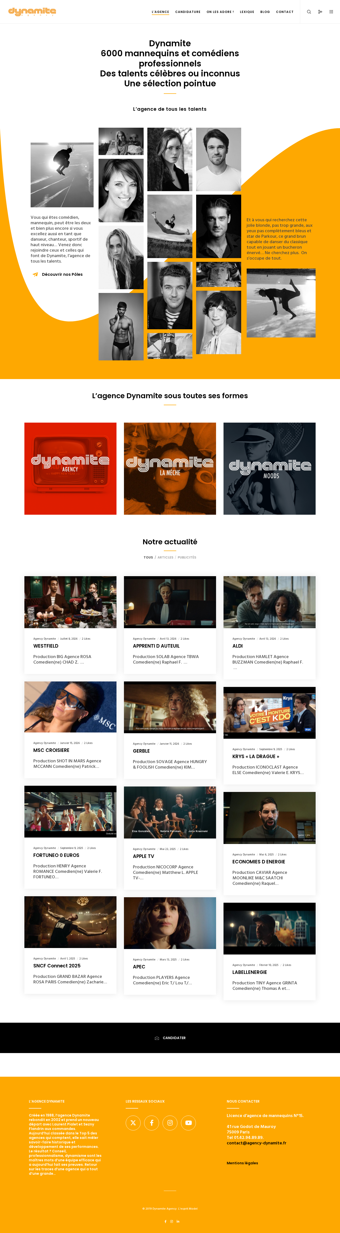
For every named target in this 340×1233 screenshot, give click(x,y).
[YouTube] (188, 1123)
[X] (133, 1123)
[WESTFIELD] (70, 602)
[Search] (305, 12)
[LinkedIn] (178, 1221)
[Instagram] (170, 1123)
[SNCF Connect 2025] (70, 922)
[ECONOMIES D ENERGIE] (270, 818)
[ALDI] (270, 602)
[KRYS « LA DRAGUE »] (270, 713)
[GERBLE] (170, 707)
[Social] (317, 12)
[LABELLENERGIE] (270, 928)
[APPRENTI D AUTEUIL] (170, 602)
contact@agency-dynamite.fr (256, 1143)
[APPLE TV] (170, 812)
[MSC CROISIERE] (70, 706)
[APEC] (170, 923)
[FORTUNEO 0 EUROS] (70, 812)
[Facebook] (151, 1123)
